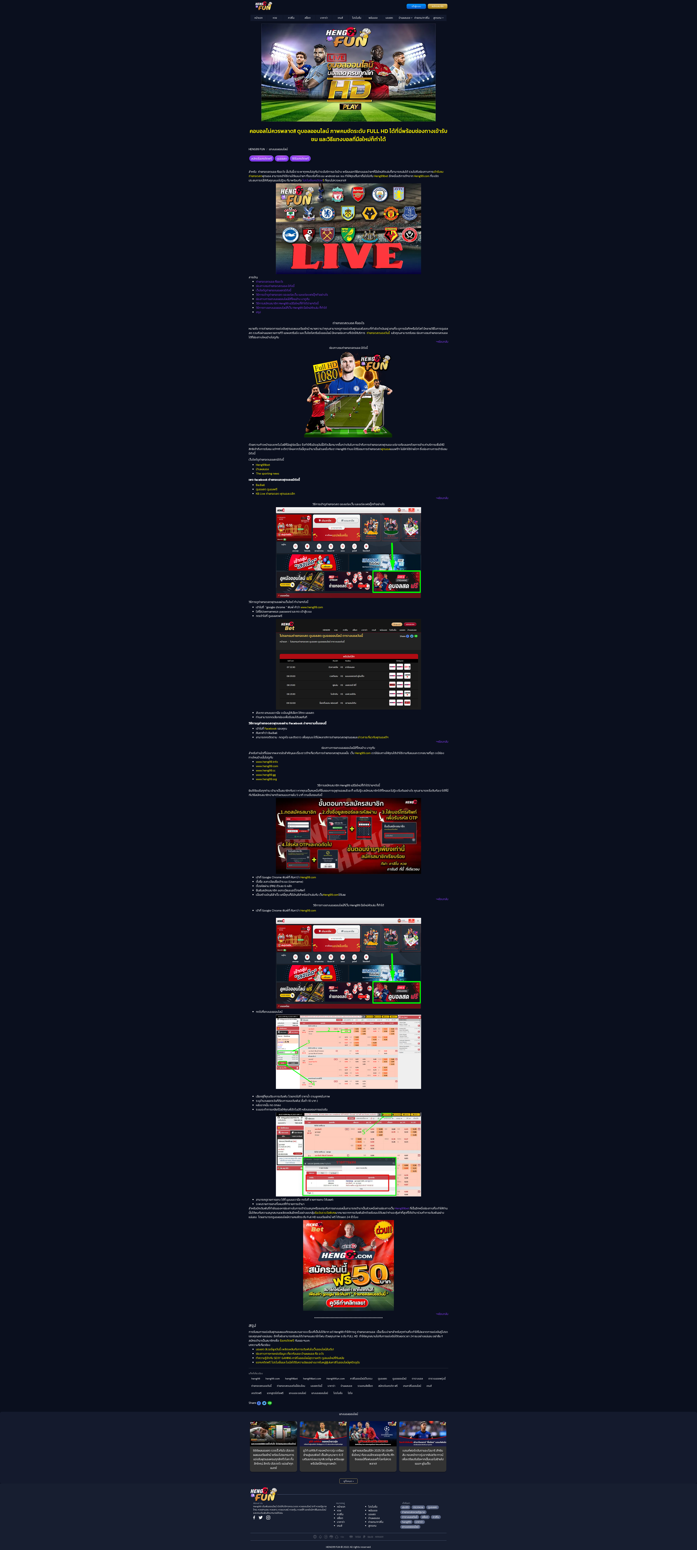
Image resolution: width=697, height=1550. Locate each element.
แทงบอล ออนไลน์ (297, 1393)
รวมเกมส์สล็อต (365, 1386)
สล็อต (308, 18)
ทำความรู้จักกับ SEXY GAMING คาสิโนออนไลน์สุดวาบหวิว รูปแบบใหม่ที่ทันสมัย (300, 1358)
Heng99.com (421, 176)
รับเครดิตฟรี (287, 1340)
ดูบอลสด (282, 158)
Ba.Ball (260, 485)
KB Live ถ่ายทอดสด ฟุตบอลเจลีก (275, 493)
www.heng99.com (312, 607)
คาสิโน (291, 18)
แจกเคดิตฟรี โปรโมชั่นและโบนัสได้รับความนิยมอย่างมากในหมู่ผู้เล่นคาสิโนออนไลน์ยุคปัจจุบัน (308, 1362)
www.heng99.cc (265, 770)
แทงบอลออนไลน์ (278, 149)
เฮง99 (405, 1507)
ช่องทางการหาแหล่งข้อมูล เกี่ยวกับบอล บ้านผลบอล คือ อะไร (290, 1353)
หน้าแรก (258, 18)
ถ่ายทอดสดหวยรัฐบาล (413, 1512)
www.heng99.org (266, 779)
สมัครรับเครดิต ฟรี (388, 1386)
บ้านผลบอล (405, 18)
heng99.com (273, 1379)
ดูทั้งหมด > (348, 1481)
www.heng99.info (267, 761)
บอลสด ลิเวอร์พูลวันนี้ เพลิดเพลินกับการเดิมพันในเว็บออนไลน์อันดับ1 (295, 1349)
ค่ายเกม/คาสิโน (421, 18)
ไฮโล (350, 1393)
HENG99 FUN (257, 149)
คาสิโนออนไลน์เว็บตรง (361, 1379)
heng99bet (291, 1379)
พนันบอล (373, 18)
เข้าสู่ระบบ (416, 6)
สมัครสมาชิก (438, 6)
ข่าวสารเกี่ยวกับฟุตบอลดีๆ (373, 737)
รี (313, 180)
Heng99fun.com (336, 1379)
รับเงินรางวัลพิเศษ (325, 1212)
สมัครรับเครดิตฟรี (261, 158)
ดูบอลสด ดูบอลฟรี (266, 489)
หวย (275, 18)
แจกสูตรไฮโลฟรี (275, 1393)
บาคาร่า (324, 18)
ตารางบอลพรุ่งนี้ (437, 1379)
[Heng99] (328, 6)
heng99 (255, 1379)
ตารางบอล (417, 1379)
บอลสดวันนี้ (316, 1386)
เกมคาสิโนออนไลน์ (412, 1386)
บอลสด (389, 18)
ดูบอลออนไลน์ (399, 1379)
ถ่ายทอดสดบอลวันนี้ (378, 333)
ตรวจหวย (418, 1507)
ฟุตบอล (385, 449)
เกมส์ (340, 18)
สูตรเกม (437, 18)
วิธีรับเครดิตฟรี (300, 158)
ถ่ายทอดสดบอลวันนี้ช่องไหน (291, 1386)
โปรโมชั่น (356, 18)
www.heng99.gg (266, 775)
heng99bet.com (312, 1379)
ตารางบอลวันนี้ (409, 1517)
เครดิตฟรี (256, 1393)
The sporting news (267, 473)
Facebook (271, 728)
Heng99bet (381, 176)
